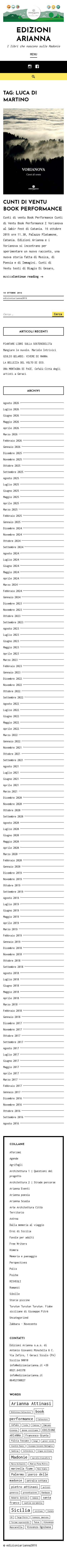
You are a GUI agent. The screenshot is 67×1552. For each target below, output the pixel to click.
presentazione (30, 1492)
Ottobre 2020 (11, 810)
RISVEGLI (15, 1281)
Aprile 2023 (11, 653)
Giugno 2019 (11, 910)
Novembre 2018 (12, 954)
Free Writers (18, 1243)
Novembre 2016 (12, 1104)
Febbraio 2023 (12, 666)
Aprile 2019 (11, 922)
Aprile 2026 (11, 428)
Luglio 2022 (11, 709)
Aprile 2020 (11, 847)
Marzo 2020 (10, 854)
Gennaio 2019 (11, 941)
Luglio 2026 (11, 409)
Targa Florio (22, 1517)
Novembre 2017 (12, 1029)
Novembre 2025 (12, 459)
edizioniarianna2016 (15, 298)
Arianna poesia (20, 1194)
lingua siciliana (45, 1451)
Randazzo (45, 1492)
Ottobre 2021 (11, 753)
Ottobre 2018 (11, 960)
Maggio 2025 (11, 496)
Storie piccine (20, 1300)
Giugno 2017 (11, 1060)
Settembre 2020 (13, 816)
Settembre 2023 (13, 622)
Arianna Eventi (20, 1188)
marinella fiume (22, 1468)
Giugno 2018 (11, 985)
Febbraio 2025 (12, 515)
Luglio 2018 (11, 979)
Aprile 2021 (11, 785)
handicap (14, 1451)
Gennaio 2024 (11, 597)
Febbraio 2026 (12, 440)
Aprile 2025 (11, 503)
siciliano (39, 1511)
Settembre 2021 (13, 760)
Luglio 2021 (11, 772)
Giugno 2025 (11, 490)
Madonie (19, 1457)
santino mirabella (33, 1503)
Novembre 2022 (12, 684)
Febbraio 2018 (12, 1010)
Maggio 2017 (11, 1067)
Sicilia (20, 1510)
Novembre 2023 (12, 609)
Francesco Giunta (37, 1435)
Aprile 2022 (11, 728)
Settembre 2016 (13, 1117)
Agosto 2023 (11, 628)
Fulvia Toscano (20, 1440)
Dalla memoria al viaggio (27, 1224)
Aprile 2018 (11, 998)
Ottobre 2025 (11, 465)
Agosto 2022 (11, 703)
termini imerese (40, 1517)
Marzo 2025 (10, 509)
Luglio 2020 (11, 829)
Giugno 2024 (11, 565)
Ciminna (36, 1425)
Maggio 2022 (11, 722)
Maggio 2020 (11, 841)
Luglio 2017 (11, 1054)
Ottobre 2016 (11, 1110)
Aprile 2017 (11, 1073)
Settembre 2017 (13, 1041)
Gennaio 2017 (11, 1092)
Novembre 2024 (12, 534)
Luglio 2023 (11, 634)
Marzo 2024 (10, 584)
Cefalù (15, 1425)
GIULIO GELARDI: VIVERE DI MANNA (25, 356)
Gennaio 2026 (11, 446)
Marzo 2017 (10, 1079)
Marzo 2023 (10, 659)
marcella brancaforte (41, 1458)
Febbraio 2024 (12, 590)
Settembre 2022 (13, 697)
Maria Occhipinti (18, 1464)
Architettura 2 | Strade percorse (32, 1182)
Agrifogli (16, 1164)
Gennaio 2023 (11, 672)
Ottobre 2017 (11, 1035)
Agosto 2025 (11, 478)
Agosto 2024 (11, 553)
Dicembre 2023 (12, 603)
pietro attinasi (24, 1487)
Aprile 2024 (11, 578)
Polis (13, 1268)
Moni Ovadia (42, 1469)
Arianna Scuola (20, 1201)
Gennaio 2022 (11, 741)
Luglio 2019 (11, 904)
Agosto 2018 (11, 973)
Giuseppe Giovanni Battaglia (40, 1446)
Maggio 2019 (11, 916)
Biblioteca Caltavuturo (21, 1412)
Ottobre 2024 (11, 540)
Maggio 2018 (11, 991)
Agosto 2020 (11, 822)
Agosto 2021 (11, 766)
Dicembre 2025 (12, 453)
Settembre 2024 (13, 547)
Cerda (25, 1425)
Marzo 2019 (10, 929)
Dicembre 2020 (12, 797)
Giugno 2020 (11, 835)
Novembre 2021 (12, 747)
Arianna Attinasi (31, 1403)
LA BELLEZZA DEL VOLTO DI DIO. (24, 362)
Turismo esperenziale (20, 1522)
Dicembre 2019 (12, 872)
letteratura (28, 1451)
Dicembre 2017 (12, 1023)
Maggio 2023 (11, 647)
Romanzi (15, 1287)
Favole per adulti (22, 1237)
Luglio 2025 (11, 484)
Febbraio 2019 (12, 935)
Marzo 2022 (10, 735)
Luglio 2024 (11, 559)
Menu (33, 54)
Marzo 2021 (10, 791)
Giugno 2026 (11, 415)
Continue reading (28, 277)
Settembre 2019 (13, 891)
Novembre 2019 (12, 879)
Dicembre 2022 (12, 678)
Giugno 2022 (11, 716)
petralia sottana (37, 1480)
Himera (14, 1249)
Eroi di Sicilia (20, 1231)
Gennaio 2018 (11, 1016)
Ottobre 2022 (11, 691)
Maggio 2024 (11, 572)
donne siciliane (30, 1430)
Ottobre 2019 (11, 885)
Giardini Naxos (17, 1446)
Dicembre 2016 (12, 1098)
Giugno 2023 (11, 641)
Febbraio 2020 (12, 860)
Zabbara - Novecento (23, 1323)
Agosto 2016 (11, 1123)
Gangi (35, 1441)
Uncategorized (19, 1317)
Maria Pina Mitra (38, 1464)
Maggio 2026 (11, 421)
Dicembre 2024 (12, 528)
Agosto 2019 (11, 897)
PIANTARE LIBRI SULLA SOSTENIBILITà (27, 343)
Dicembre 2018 (12, 948)
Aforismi (15, 1152)
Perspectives (18, 1262)
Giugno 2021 (11, 778)
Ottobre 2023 (11, 616)
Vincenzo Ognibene (39, 1527)
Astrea (14, 1218)
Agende (14, 1158)
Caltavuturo (43, 1419)
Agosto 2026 (11, 403)
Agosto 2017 (11, 1048)
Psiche (14, 1275)
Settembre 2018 (13, 966)
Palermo (17, 1474)
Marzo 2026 (10, 434)
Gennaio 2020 (11, 866)
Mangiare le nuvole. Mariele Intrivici (29, 350)
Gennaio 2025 (11, 522)
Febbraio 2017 (12, 1085)
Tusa (36, 1522)
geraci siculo (48, 1441)
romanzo (35, 1498)
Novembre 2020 (12, 803)
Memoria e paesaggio (23, 1256)
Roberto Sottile (19, 1498)
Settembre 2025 (13, 471)
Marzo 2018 (10, 1004)
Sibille (15, 1293)
